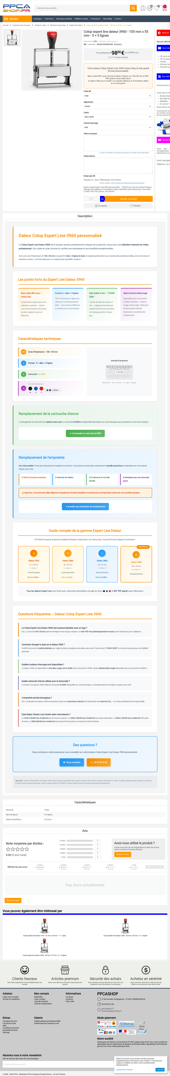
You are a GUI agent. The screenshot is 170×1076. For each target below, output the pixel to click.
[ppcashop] (17, 8)
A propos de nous (10, 1021)
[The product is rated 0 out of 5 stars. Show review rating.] (44, 932)
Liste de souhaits (41, 1001)
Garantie (69, 999)
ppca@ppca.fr (108, 1008)
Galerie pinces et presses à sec (46, 1023)
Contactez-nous (9, 1023)
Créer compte (39, 999)
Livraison (69, 997)
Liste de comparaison (43, 1004)
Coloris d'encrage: (91, 123)
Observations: (89, 156)
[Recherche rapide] (133, 8)
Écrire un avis (112, 41)
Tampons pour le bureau (21, 25)
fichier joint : (89, 176)
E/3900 (42, 374)
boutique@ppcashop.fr (112, 1011)
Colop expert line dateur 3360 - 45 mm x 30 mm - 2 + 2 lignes (125, 936)
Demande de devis (10, 1030)
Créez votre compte (11, 997)
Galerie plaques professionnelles (47, 1021)
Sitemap (6, 1032)
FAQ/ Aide (70, 1001)
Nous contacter (71, 762)
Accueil (5, 25)
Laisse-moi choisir (124, 1069)
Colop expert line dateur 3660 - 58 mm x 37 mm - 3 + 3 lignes (44, 955)
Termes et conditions (11, 999)
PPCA (30, 1074)
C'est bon (160, 1070)
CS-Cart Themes (59, 1074)
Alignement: (88, 102)
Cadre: (86, 112)
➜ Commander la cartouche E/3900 (85, 433)
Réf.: (85, 44)
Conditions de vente (11, 1028)
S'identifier (38, 997)
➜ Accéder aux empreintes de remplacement (85, 506)
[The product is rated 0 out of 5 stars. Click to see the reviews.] (88, 41)
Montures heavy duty (58, 25)
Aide (4, 1026)
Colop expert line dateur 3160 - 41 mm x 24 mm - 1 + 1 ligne (44, 936)
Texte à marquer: (90, 133)
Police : (87, 91)
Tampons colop (40, 25)
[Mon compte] (143, 8)
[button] (118, 95)
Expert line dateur (76, 25)
